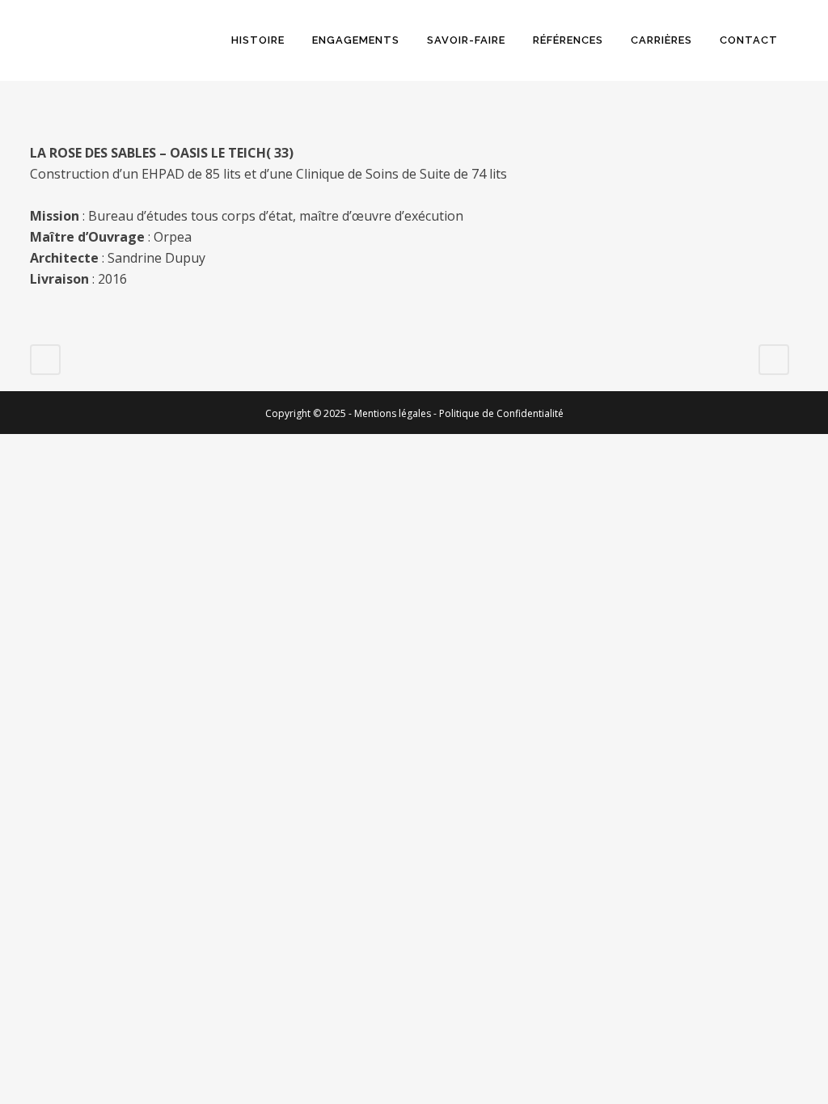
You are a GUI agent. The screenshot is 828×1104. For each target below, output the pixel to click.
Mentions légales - (396, 413)
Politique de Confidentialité (501, 413)
